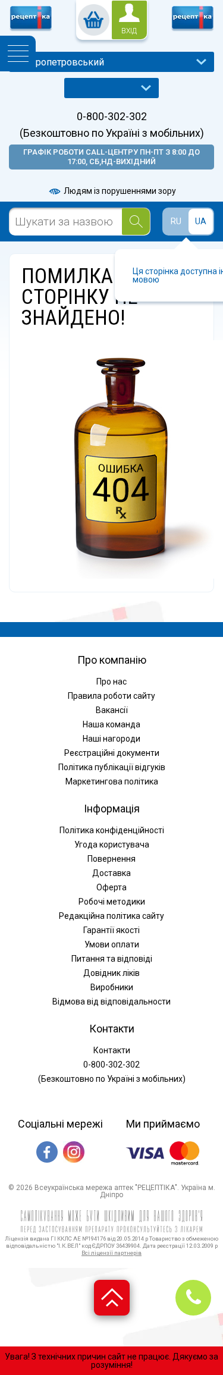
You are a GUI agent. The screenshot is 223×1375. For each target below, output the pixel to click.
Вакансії (112, 710)
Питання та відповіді (111, 958)
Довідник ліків (111, 973)
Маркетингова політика (111, 781)
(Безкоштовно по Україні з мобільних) (112, 133)
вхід (129, 31)
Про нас (111, 681)
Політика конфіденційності (111, 830)
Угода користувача (111, 844)
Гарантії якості (111, 930)
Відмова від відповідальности (111, 1001)
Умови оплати (111, 944)
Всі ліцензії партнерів (111, 1253)
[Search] (136, 221)
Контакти (111, 1050)
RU (176, 221)
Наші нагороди (111, 738)
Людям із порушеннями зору (119, 191)
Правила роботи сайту (111, 696)
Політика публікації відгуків (111, 767)
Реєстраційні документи (111, 753)
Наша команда (111, 724)
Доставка (111, 873)
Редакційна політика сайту (111, 916)
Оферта (111, 887)
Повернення (111, 859)
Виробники (111, 987)
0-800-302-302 (112, 116)
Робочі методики (111, 901)
